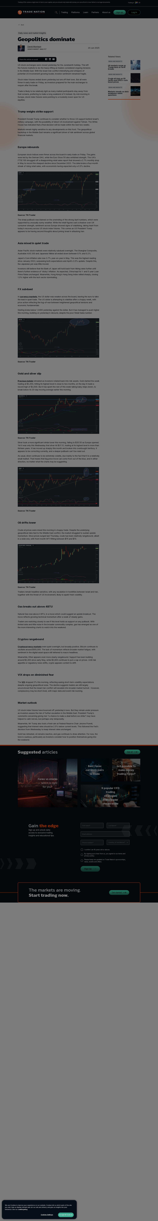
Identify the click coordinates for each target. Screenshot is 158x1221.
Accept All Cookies (66, 1215)
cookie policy (23, 1209)
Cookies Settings (47, 1215)
